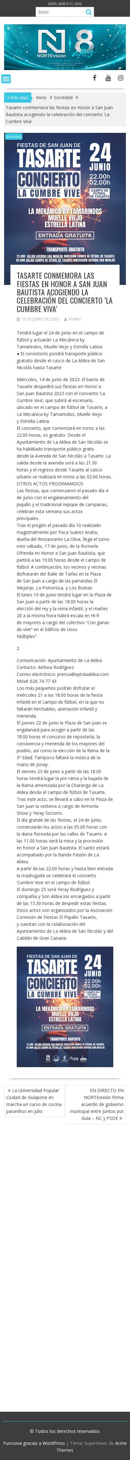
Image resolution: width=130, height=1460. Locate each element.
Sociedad (13, 136)
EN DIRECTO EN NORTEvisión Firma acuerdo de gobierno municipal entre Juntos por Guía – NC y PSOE (97, 1104)
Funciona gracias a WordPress (34, 1443)
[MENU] (6, 78)
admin (74, 319)
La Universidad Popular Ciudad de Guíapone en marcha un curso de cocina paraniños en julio (34, 1100)
